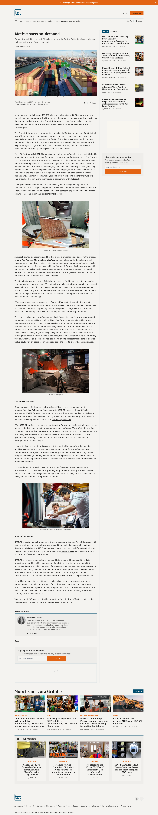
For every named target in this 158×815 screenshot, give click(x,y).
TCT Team (107, 92)
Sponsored (32, 761)
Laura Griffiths (23, 46)
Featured (113, 31)
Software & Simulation (89, 715)
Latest (105, 31)
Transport (117, 715)
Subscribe (56, 658)
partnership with (61, 419)
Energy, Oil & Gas (21, 715)
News (49, 715)
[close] (155, 2)
